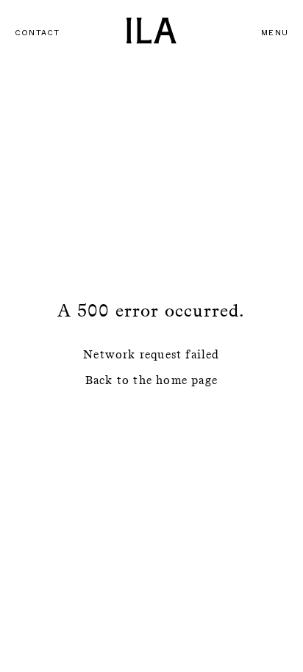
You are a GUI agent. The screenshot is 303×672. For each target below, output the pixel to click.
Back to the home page (151, 380)
